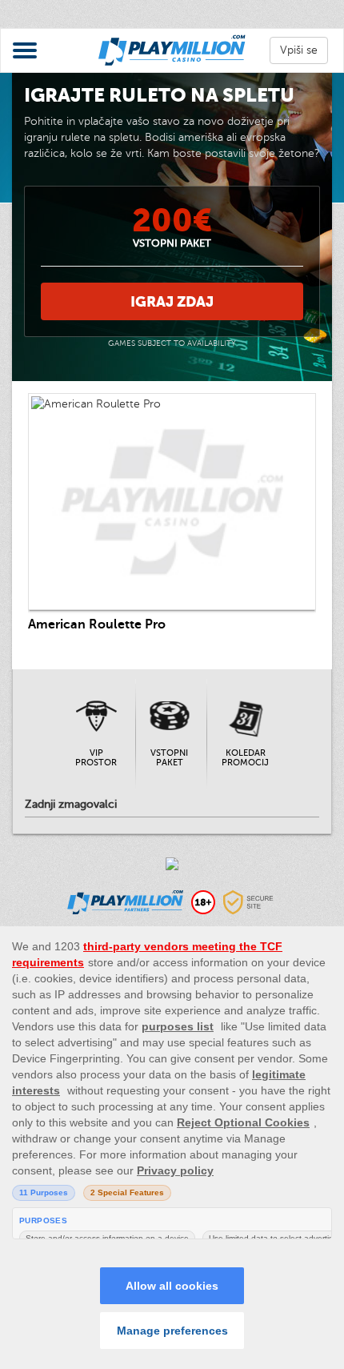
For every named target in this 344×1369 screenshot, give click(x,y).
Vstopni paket (169, 758)
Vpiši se (299, 50)
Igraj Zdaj (172, 301)
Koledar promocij (245, 758)
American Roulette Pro (97, 624)
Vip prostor (96, 758)
